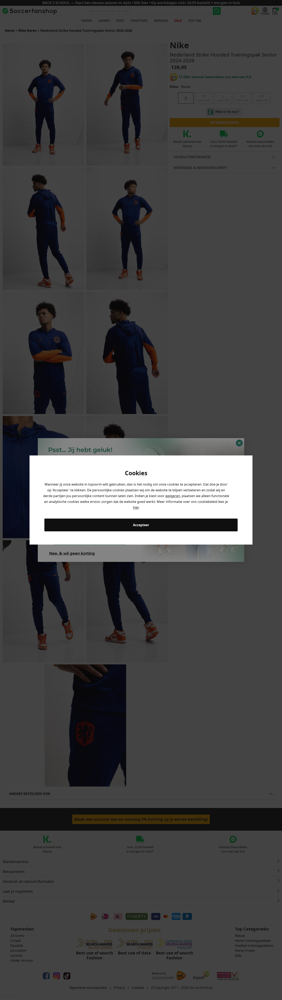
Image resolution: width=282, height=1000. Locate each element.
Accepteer (141, 525)
